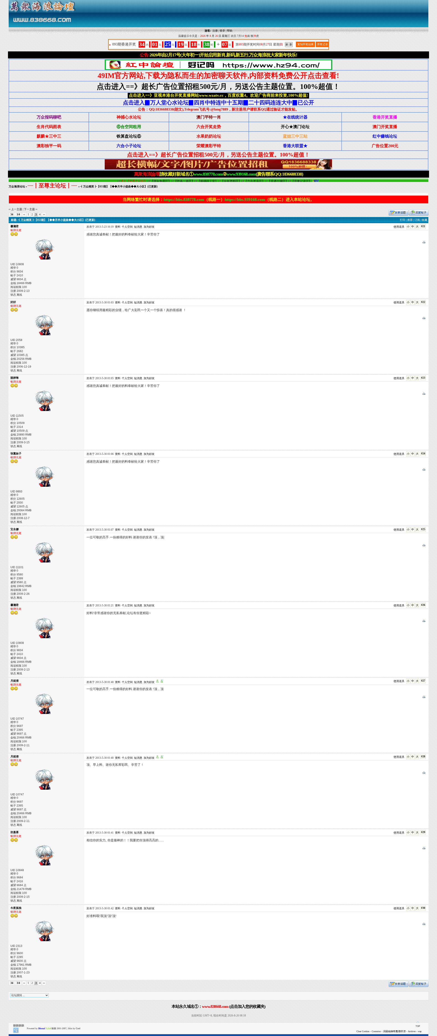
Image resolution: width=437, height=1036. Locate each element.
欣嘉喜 (14, 832)
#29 (423, 832)
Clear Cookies (362, 1031)
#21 (423, 226)
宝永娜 (14, 529)
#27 (423, 680)
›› (44, 214)
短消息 (138, 226)
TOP (418, 1026)
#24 (423, 453)
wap (420, 1031)
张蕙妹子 (15, 453)
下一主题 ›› (30, 209)
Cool (78, 1028)
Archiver (412, 1031)
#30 (423, 908)
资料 (117, 226)
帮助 (229, 30)
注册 (215, 30)
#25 (423, 529)
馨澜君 (14, 226)
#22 (423, 302)
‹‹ (24, 214)
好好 (13, 302)
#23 (423, 377)
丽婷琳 (14, 377)
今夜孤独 (15, 908)
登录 (222, 30)
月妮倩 (14, 680)
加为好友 (149, 226)
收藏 (424, 220)
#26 (423, 605)
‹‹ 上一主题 (15, 209)
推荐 (410, 220)
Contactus (376, 1031)
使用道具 (399, 226)
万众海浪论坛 (17, 186)
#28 (423, 756)
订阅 (417, 220)
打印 (402, 220)
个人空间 (127, 226)
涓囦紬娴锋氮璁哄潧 (394, 1031)
